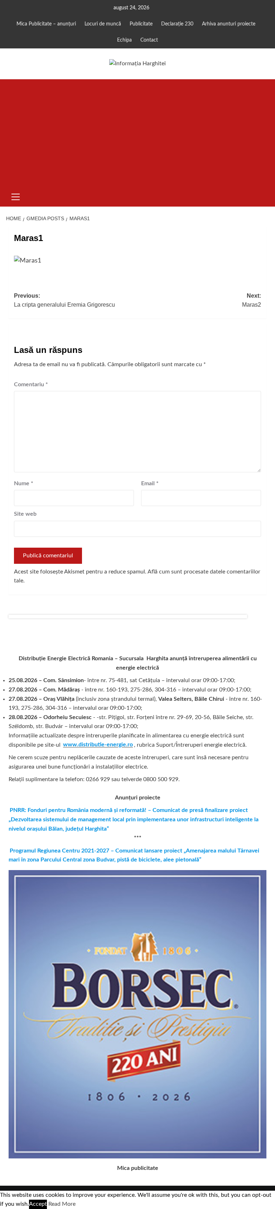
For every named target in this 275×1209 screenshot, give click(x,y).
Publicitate (141, 24)
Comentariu (31, 384)
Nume (23, 483)
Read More (62, 1204)
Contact (149, 40)
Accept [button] (38, 1204)
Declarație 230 (177, 24)
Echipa (124, 40)
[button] (16, 196)
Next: (251, 300)
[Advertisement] (137, 133)
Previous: (64, 300)
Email (150, 483)
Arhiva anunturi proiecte (228, 24)
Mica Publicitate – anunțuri (46, 24)
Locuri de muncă (103, 24)
